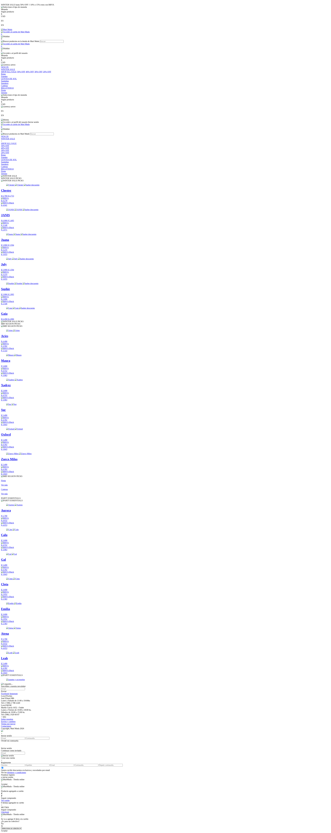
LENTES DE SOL (9, 160)
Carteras (4, 167)
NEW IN (5, 136)
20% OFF (47, 72)
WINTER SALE (8, 139)
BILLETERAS (7, 169)
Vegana (4, 173)
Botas (3, 155)
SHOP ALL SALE (9, 72)
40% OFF (30, 72)
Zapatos (4, 157)
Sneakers (4, 164)
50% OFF (21, 72)
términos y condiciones (16, 772)
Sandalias (5, 162)
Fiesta (3, 171)
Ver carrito (5, 800)
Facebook (5, 694)
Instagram (14, 694)
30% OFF (38, 72)
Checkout (5, 812)
